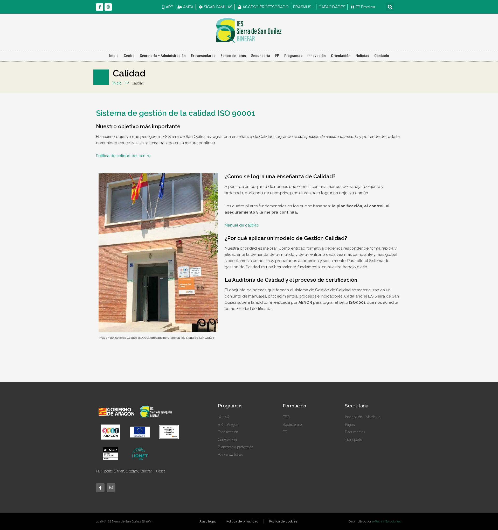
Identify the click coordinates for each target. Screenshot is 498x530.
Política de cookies (283, 521)
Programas (293, 55)
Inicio (114, 55)
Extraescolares (203, 55)
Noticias (362, 55)
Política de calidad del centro (123, 155)
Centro (129, 55)
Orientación (340, 55)
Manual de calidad (242, 225)
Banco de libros (233, 55)
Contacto (381, 55)
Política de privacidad (242, 521)
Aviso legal (207, 521)
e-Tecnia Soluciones (386, 521)
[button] (390, 7)
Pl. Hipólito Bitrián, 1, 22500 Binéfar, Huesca (130, 471)
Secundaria (260, 55)
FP (277, 55)
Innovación (316, 55)
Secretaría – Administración (163, 55)
